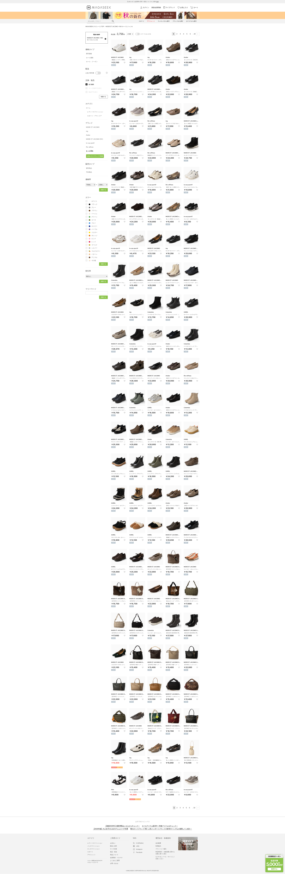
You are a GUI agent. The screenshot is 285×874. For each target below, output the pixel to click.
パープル (94, 229)
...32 (194, 34)
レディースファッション (95, 112)
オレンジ (94, 235)
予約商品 (89, 172)
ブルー (94, 223)
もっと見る (89, 151)
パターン (94, 254)
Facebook (139, 852)
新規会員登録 (156, 7)
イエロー (94, 232)
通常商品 (89, 168)
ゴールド (94, 245)
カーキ (94, 220)
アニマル (94, 257)
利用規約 (158, 846)
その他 (94, 260)
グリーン (94, 217)
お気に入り (184, 7)
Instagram (139, 849)
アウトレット (91, 855)
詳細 (157, 1)
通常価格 (89, 53)
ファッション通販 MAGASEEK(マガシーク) (99, 7)
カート (195, 7)
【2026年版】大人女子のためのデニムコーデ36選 (110, 829)
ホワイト (94, 201)
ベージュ (94, 214)
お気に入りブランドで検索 (95, 156)
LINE (137, 846)
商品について (114, 855)
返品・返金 (113, 852)
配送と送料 (113, 846)
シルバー (94, 248)
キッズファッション (93, 849)
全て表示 (91, 84)
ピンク (94, 238)
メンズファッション (93, 846)
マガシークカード (94, 861)
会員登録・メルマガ (116, 857)
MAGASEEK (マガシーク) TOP (95, 26)
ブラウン (94, 210)
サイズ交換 (113, 849)
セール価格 (89, 58)
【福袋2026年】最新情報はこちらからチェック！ (122, 826)
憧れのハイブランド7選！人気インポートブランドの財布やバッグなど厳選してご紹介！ (161, 829)
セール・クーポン (92, 61)
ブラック (94, 204)
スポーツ (90, 852)
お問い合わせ (114, 863)
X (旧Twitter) (140, 843)
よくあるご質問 (115, 860)
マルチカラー (96, 251)
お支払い (113, 843)
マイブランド (170, 7)
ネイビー (94, 226)
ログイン (146, 7)
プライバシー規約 (161, 849)
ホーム (88, 108)
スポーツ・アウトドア (94, 116)
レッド (94, 242)
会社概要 (158, 843)
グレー (94, 207)
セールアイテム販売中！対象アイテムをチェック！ (160, 826)
